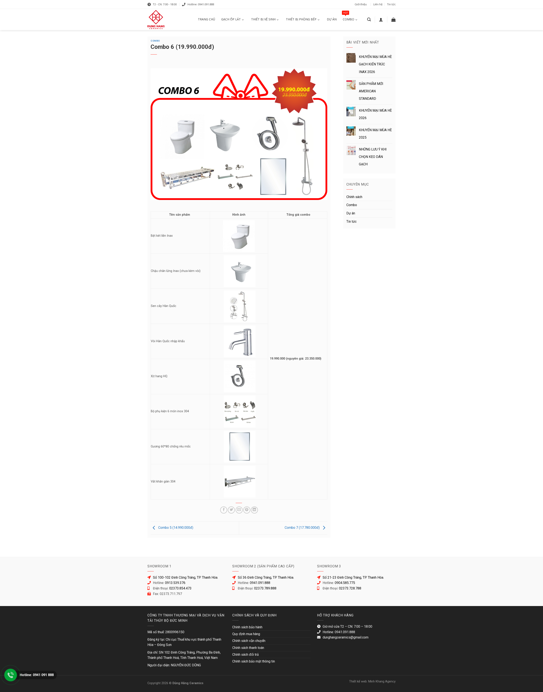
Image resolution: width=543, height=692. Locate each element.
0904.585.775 (345, 583)
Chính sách (354, 197)
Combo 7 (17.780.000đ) (302, 528)
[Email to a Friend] (239, 509)
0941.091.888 (260, 583)
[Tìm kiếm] (369, 19)
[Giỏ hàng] (393, 19)
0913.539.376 (175, 583)
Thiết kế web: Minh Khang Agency (372, 681)
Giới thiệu (361, 4)
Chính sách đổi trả (245, 655)
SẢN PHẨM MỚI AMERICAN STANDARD (371, 91)
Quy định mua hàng (246, 634)
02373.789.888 (265, 588)
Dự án (350, 213)
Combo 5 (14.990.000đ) (175, 528)
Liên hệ (377, 4)
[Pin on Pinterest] (246, 509)
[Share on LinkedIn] (254, 509)
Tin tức (391, 4)
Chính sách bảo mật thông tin (253, 661)
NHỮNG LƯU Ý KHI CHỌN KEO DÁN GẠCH (373, 156)
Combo (155, 40)
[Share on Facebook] (223, 509)
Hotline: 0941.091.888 (201, 4)
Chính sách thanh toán (248, 648)
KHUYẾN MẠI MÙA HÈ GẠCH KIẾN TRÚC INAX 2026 (375, 64)
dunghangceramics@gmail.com (345, 637)
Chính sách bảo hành (247, 627)
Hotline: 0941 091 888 (37, 675)
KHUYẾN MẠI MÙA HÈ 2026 (375, 114)
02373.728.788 (350, 588)
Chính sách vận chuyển (248, 641)
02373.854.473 (180, 588)
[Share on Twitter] (231, 509)
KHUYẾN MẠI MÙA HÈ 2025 (375, 133)
